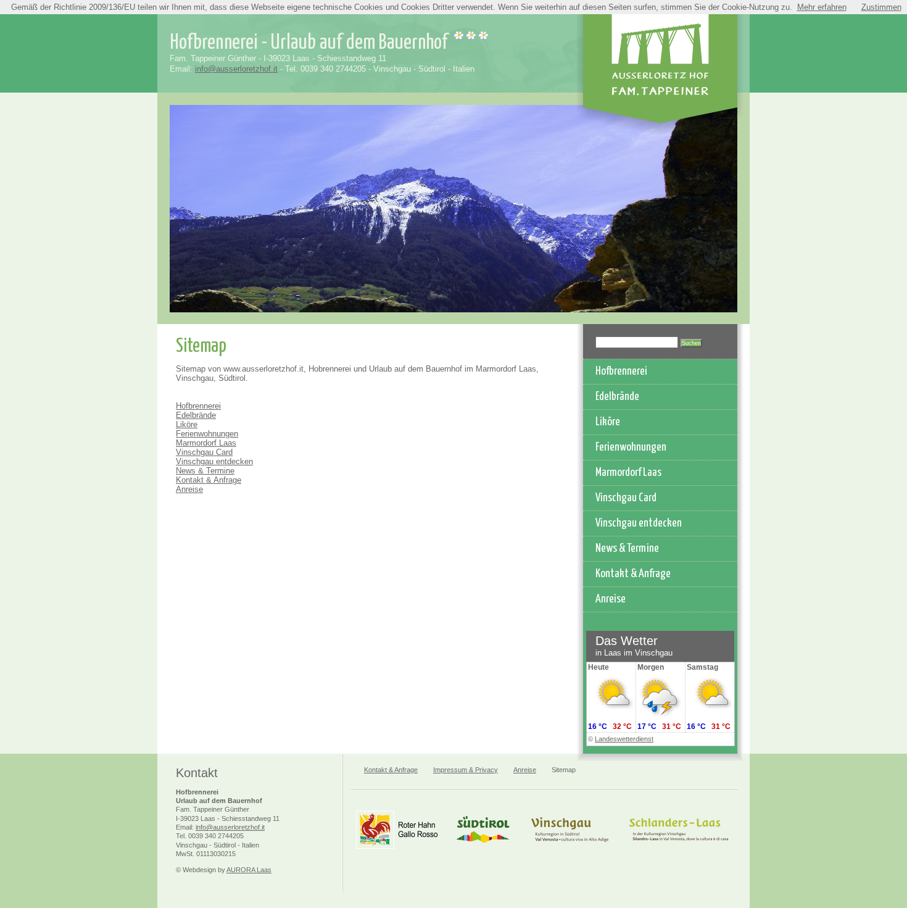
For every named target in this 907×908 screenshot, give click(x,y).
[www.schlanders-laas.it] (679, 850)
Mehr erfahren (822, 7)
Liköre (186, 424)
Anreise (189, 489)
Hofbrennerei (198, 405)
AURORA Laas (248, 869)
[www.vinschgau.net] (569, 850)
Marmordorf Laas (206, 443)
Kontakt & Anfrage (208, 480)
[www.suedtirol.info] (482, 850)
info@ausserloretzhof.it (236, 68)
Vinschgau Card (204, 452)
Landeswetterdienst (624, 739)
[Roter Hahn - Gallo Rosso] (397, 850)
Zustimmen (881, 7)
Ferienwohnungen (207, 433)
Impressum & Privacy (465, 769)
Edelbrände (196, 415)
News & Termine (205, 470)
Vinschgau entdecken (214, 461)
